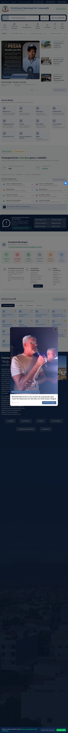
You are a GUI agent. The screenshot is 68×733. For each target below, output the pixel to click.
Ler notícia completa (49, 402)
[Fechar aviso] (55, 329)
